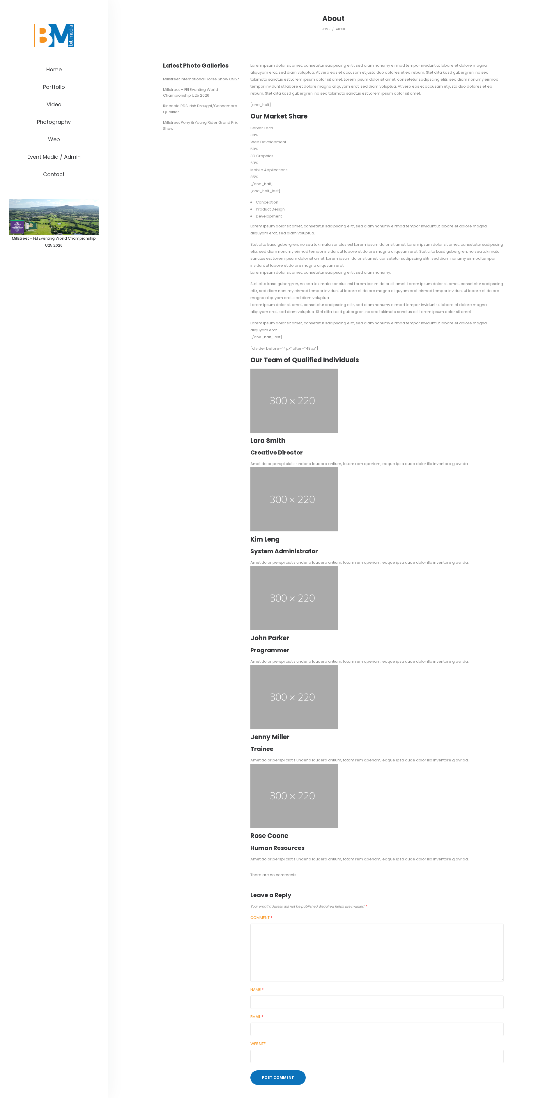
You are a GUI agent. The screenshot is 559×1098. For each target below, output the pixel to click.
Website (258, 1043)
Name (256, 989)
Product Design (270, 209)
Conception (267, 202)
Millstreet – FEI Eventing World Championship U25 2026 (190, 92)
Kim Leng (265, 539)
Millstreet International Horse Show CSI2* (201, 79)
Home (326, 29)
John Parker (269, 638)
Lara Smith (267, 440)
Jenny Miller (269, 737)
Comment (261, 917)
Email (256, 1016)
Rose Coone (269, 835)
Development (269, 216)
